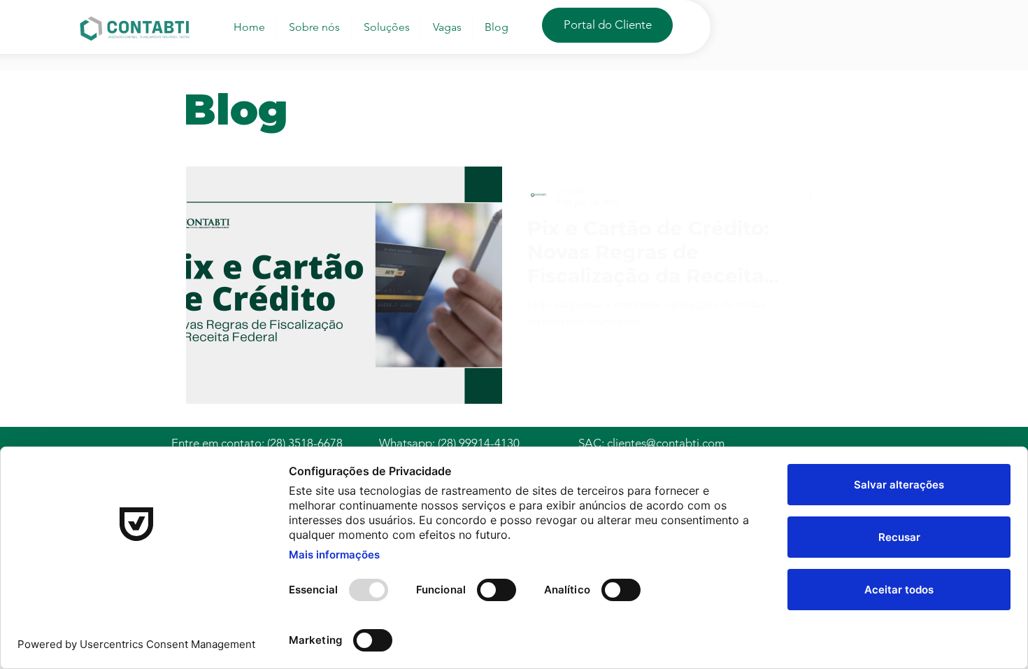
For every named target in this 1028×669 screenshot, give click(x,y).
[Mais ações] (814, 195)
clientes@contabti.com (665, 443)
